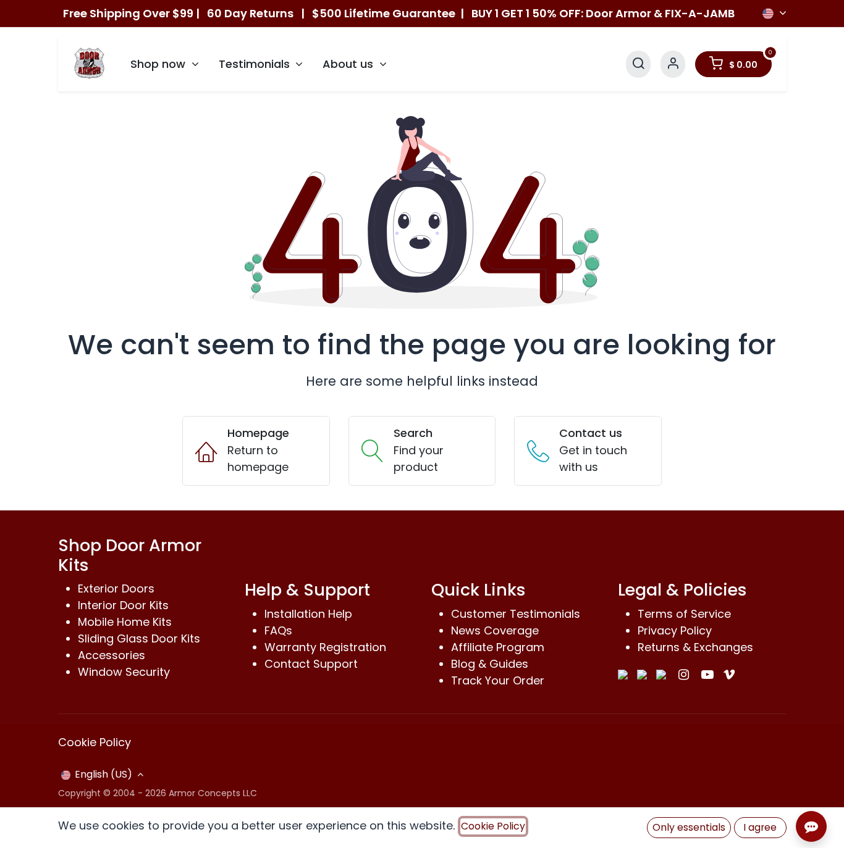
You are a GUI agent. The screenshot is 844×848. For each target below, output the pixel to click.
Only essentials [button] (688, 827)
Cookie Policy (94, 742)
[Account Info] (672, 64)
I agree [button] (760, 827)
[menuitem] (164, 64)
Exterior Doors (116, 588)
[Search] (638, 64)
